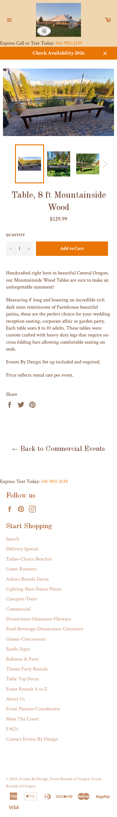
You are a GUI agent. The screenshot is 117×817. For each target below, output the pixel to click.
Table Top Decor (22, 679)
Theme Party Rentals (27, 669)
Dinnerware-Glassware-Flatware (38, 619)
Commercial (18, 609)
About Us (15, 699)
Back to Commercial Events (61, 449)
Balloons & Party (22, 659)
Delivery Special (22, 549)
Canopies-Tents (21, 599)
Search (12, 539)
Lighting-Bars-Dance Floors (34, 589)
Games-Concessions (26, 639)
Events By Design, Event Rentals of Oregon (55, 779)
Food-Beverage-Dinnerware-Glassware (44, 629)
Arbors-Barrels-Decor (27, 579)
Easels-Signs (18, 649)
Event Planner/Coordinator (33, 709)
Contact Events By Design (32, 739)
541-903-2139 (69, 43)
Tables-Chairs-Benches (29, 559)
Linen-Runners (21, 569)
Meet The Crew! (22, 719)
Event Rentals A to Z (26, 689)
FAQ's (12, 729)
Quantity (15, 235)
